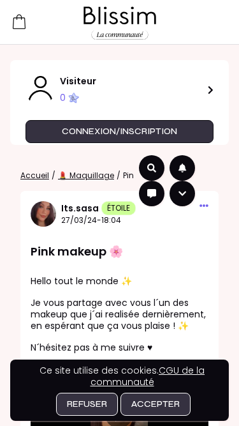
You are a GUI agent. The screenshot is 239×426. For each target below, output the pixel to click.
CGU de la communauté (148, 376)
